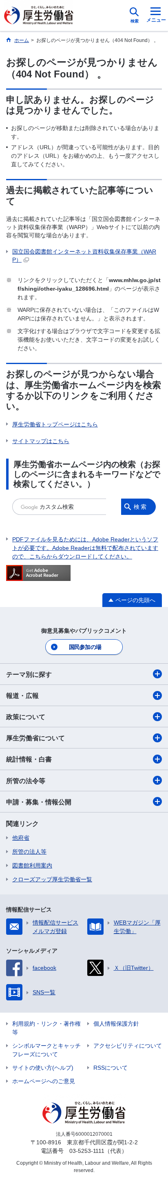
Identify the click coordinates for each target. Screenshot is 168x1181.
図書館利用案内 (32, 865)
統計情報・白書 (29, 759)
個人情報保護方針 (116, 1023)
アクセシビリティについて (127, 1045)
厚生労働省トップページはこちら (55, 424)
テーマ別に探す (29, 674)
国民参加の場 (85, 647)
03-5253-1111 (86, 1151)
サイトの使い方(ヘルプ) (42, 1067)
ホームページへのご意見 (43, 1081)
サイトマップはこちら (40, 441)
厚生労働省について (35, 738)
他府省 (20, 837)
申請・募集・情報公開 (38, 802)
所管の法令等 (25, 780)
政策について (25, 716)
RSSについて (110, 1067)
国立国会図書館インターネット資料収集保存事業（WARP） (84, 255)
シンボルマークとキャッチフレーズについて (46, 1049)
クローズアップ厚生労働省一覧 (52, 879)
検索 (141, 506)
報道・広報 (22, 695)
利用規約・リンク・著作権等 (46, 1027)
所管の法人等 (29, 851)
